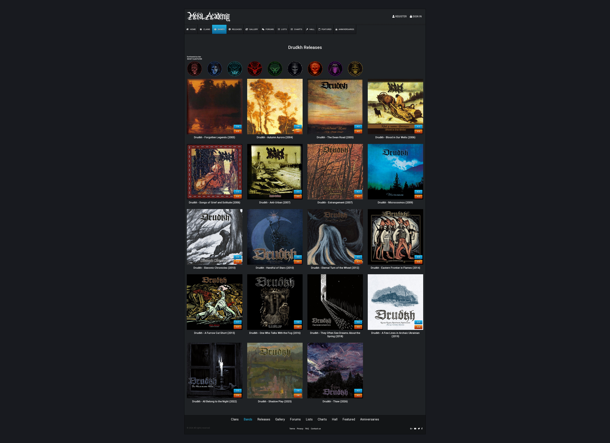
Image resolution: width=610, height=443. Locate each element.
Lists (284, 29)
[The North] (295, 68)
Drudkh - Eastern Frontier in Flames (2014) (395, 267)
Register (401, 16)
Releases (236, 29)
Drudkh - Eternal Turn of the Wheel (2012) (335, 267)
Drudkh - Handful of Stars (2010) (275, 267)
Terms (292, 428)
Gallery (253, 29)
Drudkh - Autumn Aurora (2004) (275, 137)
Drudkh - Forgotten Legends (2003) (214, 137)
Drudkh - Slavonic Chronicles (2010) (214, 267)
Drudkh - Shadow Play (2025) (275, 401)
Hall (312, 29)
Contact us (316, 428)
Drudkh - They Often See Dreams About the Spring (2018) (335, 334)
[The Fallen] (194, 68)
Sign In (417, 16)
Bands (221, 29)
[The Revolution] (335, 68)
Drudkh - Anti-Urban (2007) (274, 202)
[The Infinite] (275, 68)
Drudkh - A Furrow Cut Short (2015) (214, 332)
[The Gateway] (214, 68)
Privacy (300, 428)
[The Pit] (315, 68)
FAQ (307, 428)
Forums (269, 29)
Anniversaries (346, 29)
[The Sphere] (355, 68)
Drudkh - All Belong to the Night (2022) (214, 401)
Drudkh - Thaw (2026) (335, 401)
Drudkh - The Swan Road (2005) (335, 137)
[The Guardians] (234, 68)
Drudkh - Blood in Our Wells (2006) (395, 137)
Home (193, 29)
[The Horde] (255, 68)
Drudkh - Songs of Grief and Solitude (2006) (214, 202)
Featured (326, 29)
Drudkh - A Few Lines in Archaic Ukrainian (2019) (395, 334)
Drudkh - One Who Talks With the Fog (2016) (275, 332)
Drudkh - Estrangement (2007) (335, 202)
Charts (298, 29)
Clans (206, 29)
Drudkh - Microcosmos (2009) (395, 202)
